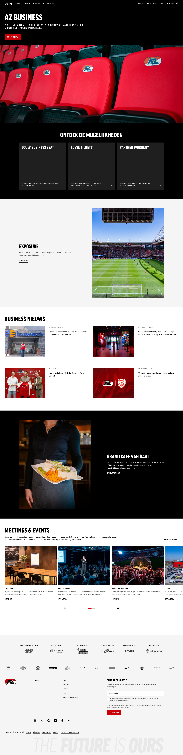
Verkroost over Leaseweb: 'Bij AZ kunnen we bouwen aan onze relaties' (68, 333)
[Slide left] (64, 608)
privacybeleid (141, 705)
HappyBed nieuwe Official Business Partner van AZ (67, 374)
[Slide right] (118, 608)
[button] (18, 3)
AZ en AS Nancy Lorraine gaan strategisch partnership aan (156, 374)
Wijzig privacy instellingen (71, 697)
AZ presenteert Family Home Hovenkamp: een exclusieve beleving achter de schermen (157, 333)
